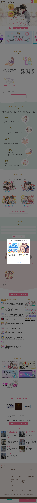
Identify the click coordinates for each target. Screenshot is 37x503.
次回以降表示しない (18, 262)
